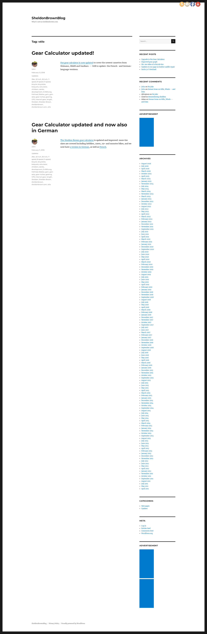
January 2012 (146, 471)
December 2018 (147, 292)
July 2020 (144, 252)
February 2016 (146, 365)
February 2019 (146, 287)
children (35, 89)
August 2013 (146, 438)
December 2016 (147, 340)
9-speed (47, 82)
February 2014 (146, 426)
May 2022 (145, 211)
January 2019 (146, 290)
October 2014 (146, 406)
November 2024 (147, 184)
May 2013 (144, 446)
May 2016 (145, 358)
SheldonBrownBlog (48, 18)
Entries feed (145, 528)
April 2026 (145, 169)
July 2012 (144, 461)
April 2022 (145, 214)
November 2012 (147, 458)
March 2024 (146, 191)
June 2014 (145, 416)
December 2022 (147, 201)
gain (47, 94)
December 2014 (147, 401)
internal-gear (41, 99)
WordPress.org (147, 533)
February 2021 (146, 242)
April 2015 (145, 390)
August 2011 (145, 481)
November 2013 (147, 431)
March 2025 (146, 179)
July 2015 (144, 383)
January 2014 (146, 428)
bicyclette (42, 84)
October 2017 (146, 322)
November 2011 (147, 474)
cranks (41, 89)
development (37, 92)
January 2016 (146, 368)
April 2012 (145, 469)
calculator (43, 87)
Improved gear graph (149, 62)
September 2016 (147, 348)
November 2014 (147, 403)
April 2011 (145, 489)
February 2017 (146, 335)
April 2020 (145, 259)
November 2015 (147, 373)
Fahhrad (35, 94)
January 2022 (146, 222)
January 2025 (146, 181)
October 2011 (146, 476)
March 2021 (145, 239)
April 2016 (145, 360)
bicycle (34, 84)
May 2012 (145, 466)
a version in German (79, 147)
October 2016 (146, 345)
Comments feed (147, 531)
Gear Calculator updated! (63, 53)
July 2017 (144, 327)
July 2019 (144, 277)
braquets (35, 87)
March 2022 (146, 217)
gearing (49, 97)
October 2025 (146, 174)
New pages (145, 506)
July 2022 (144, 209)
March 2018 (145, 310)
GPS (33, 99)
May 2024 (145, 189)
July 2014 (144, 413)
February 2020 (146, 264)
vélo (49, 107)
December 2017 (147, 317)
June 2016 (145, 355)
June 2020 (145, 254)
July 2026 (145, 166)
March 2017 (145, 332)
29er (33, 79)
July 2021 (144, 232)
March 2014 (145, 423)
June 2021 (145, 234)
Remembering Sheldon (157, 97)
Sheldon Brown (45, 102)
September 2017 (147, 325)
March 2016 (145, 363)
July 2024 (144, 186)
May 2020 (145, 257)
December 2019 (147, 267)
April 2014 (145, 421)
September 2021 (147, 229)
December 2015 (147, 370)
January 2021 (146, 244)
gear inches (40, 97)
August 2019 (146, 274)
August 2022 (146, 206)
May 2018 (145, 305)
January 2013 (146, 453)
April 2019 (145, 285)
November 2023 (147, 194)
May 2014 (145, 418)
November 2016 (147, 343)
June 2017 (145, 330)
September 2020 (147, 249)
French (103, 147)
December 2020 (147, 247)
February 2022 (146, 219)
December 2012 (147, 456)
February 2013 (146, 451)
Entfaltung (47, 92)
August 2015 (146, 380)
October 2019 (146, 272)
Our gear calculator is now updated (76, 62)
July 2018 (144, 302)
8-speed (40, 82)
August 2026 (146, 164)
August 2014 (146, 411)
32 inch (38, 79)
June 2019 (145, 280)
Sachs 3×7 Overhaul (148, 69)
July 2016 (144, 353)
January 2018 (146, 315)
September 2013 (147, 436)
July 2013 (144, 441)
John (34, 69)
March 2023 (145, 196)
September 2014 (147, 408)
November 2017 (147, 320)
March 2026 (146, 171)
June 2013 (145, 443)
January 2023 (146, 199)
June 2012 (145, 464)
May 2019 (145, 282)
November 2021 (147, 227)
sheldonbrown (37, 104)
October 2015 (146, 375)
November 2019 (147, 269)
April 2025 (145, 176)
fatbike (41, 94)
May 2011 (144, 486)
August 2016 (146, 350)
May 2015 (145, 388)
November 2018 (147, 295)
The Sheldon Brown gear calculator (77, 140)
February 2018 (146, 312)
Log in (143, 526)
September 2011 (147, 479)
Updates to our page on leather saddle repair (158, 67)
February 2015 (146, 395)
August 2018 (146, 300)
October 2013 (146, 433)
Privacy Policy (54, 623)
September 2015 (147, 378)
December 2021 (147, 224)
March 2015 (145, 393)
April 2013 (145, 448)
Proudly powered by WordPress (73, 623)
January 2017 (146, 338)
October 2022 (146, 204)
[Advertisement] (147, 132)
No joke (151, 87)
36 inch (45, 79)
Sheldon (35, 102)
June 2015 (145, 385)
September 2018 (147, 297)
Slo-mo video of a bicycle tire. (152, 64)
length (49, 99)
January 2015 (146, 398)
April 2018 (145, 307)
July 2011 (144, 484)
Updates (35, 76)
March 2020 (146, 262)
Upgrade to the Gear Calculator (153, 59)
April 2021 (145, 237)
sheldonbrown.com (39, 107)
